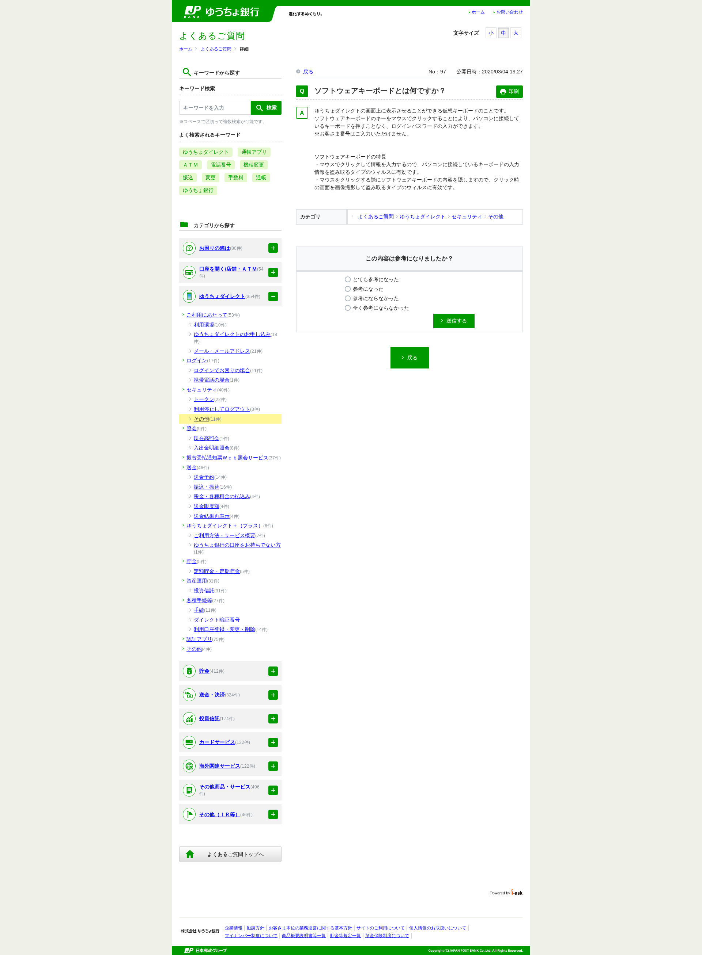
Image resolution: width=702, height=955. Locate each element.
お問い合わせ (510, 12)
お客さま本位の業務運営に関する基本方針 (310, 928)
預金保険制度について (387, 935)
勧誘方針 (255, 928)
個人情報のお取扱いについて (437, 928)
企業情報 (233, 928)
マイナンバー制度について (251, 935)
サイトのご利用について (380, 928)
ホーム (478, 12)
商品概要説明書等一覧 (304, 935)
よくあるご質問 (216, 48)
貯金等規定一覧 (345, 935)
